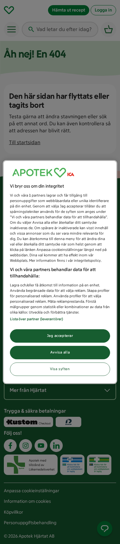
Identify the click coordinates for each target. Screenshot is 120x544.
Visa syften (60, 369)
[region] (60, 272)
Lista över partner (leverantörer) (36, 319)
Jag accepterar (60, 335)
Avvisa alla (60, 352)
